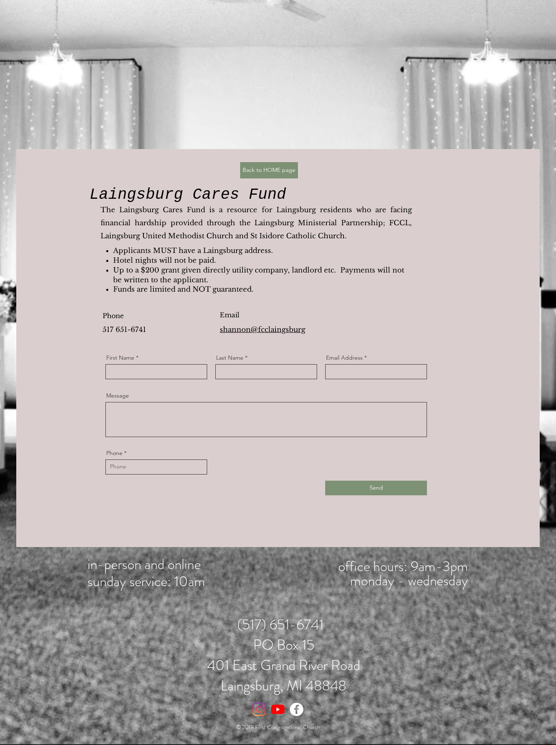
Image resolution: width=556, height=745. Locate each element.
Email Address (344, 357)
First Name (120, 357)
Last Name (229, 357)
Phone (114, 453)
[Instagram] (259, 709)
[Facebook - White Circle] (296, 709)
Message (117, 395)
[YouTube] (278, 709)
